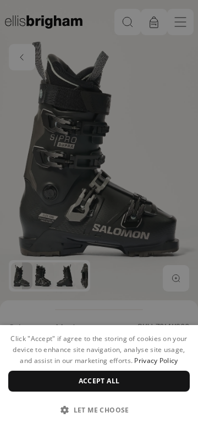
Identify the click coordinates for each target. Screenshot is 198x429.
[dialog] (99, 377)
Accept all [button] (99, 381)
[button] (99, 409)
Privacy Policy (156, 360)
